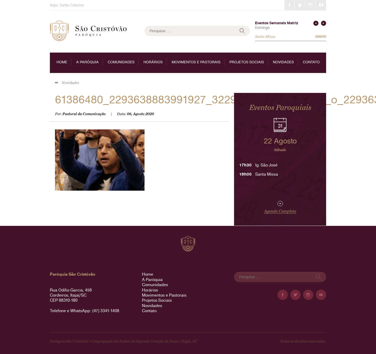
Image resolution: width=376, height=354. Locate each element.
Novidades (283, 62)
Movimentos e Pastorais (196, 62)
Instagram (310, 5)
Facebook (289, 5)
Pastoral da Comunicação (84, 114)
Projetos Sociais (246, 62)
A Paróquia (87, 62)
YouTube (321, 5)
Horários (153, 62)
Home (62, 62)
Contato (311, 62)
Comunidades (121, 62)
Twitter (300, 5)
